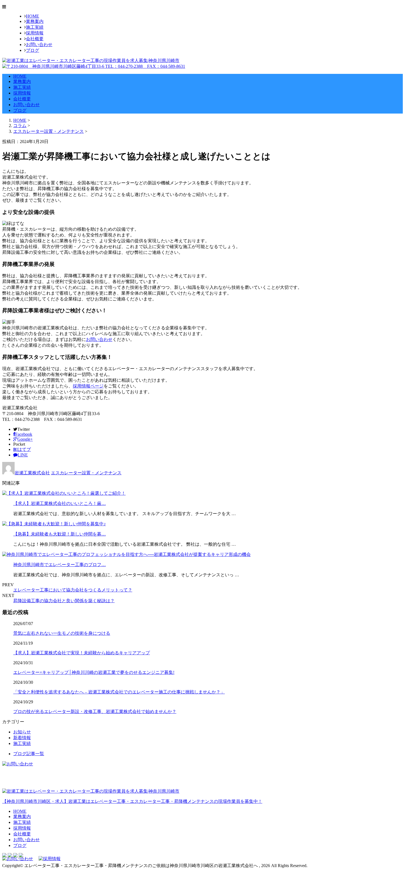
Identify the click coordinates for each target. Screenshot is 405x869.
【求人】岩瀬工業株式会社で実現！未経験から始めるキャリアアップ (81, 652)
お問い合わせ (39, 44)
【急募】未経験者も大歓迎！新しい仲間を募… (59, 534)
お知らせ (22, 732)
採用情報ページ (88, 386)
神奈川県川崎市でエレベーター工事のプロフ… (59, 564)
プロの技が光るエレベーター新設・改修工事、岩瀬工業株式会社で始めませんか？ (94, 711)
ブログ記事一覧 (28, 753)
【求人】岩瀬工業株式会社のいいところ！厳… (59, 503)
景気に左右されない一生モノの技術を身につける (61, 633)
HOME (32, 16)
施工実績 (35, 27)
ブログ (32, 50)
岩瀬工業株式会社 (32, 472)
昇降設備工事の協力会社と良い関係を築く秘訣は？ (64, 600)
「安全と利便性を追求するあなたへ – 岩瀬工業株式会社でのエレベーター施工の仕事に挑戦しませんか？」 (119, 692)
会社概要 (35, 38)
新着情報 (22, 737)
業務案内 (35, 21)
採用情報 (35, 33)
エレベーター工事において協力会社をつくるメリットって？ (72, 590)
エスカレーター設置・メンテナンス (48, 131)
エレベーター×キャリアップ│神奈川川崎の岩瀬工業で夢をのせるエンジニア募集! (93, 672)
